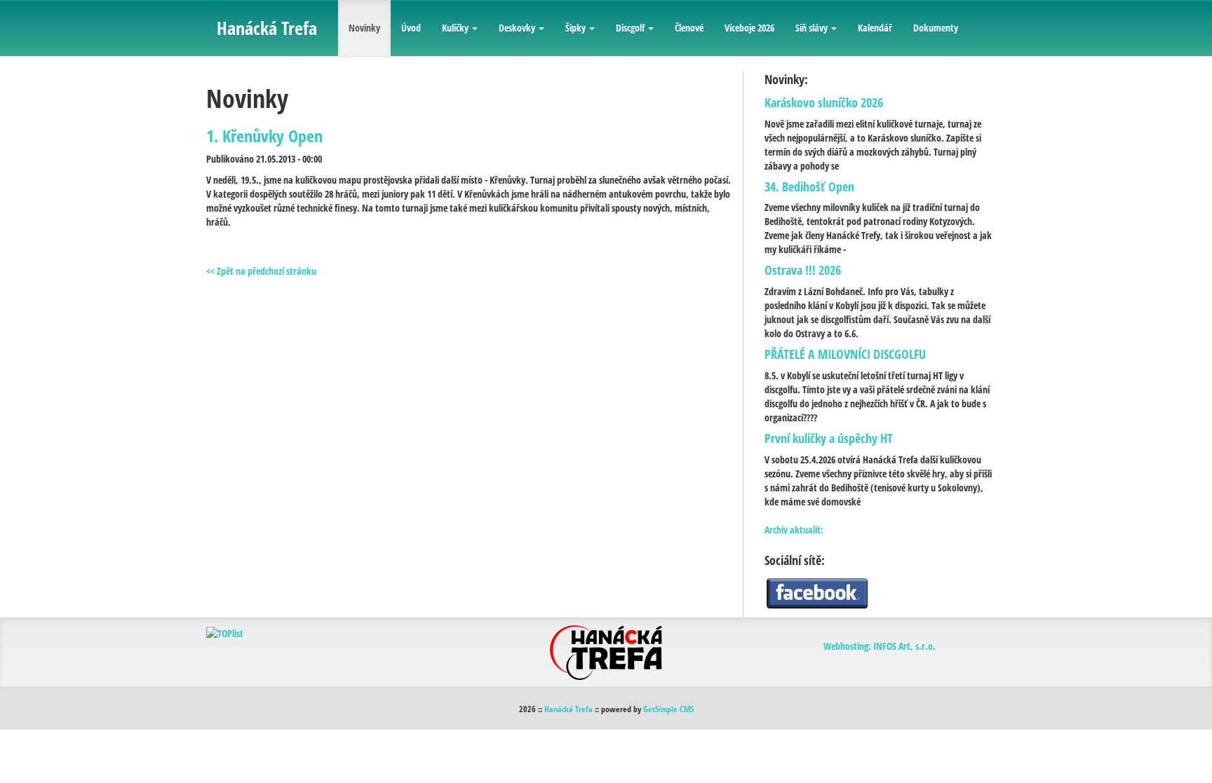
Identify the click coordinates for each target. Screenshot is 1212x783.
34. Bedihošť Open (809, 186)
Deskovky (517, 27)
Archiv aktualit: (794, 529)
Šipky (575, 27)
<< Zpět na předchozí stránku (261, 271)
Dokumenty (935, 27)
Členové (689, 27)
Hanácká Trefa (568, 708)
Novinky (364, 27)
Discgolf (630, 27)
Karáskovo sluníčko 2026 (824, 102)
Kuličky (455, 27)
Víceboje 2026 (749, 27)
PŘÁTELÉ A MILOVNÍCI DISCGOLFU (845, 354)
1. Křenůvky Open (264, 135)
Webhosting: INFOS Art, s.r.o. (879, 646)
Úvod (411, 27)
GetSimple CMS (668, 708)
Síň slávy (811, 27)
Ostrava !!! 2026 (803, 269)
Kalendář (875, 27)
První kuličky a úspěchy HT (829, 438)
